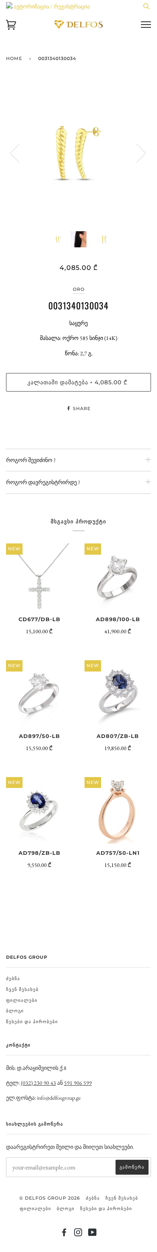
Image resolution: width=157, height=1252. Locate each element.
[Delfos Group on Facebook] (64, 1234)
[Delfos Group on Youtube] (92, 1234)
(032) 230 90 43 (38, 1082)
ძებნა (13, 978)
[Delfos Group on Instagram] (78, 1234)
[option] (78, 152)
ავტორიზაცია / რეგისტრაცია (51, 6)
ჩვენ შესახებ (22, 989)
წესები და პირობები (32, 1021)
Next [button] (136, 153)
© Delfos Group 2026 (49, 1198)
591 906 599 (78, 1082)
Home (14, 58)
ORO (79, 289)
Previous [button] (19, 153)
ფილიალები (21, 1000)
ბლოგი (15, 1011)
